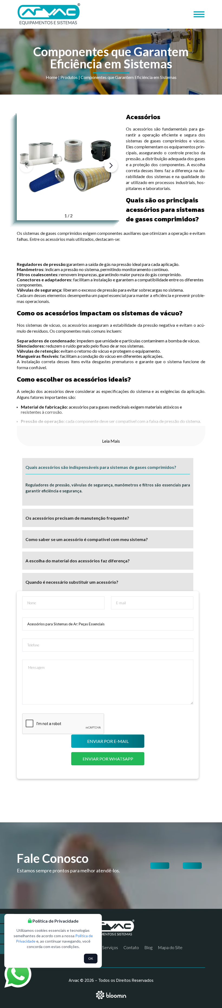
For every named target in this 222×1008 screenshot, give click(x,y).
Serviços (110, 947)
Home (51, 77)
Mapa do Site (170, 947)
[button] (111, 165)
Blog (148, 947)
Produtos (69, 77)
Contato (131, 947)
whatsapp (13, 963)
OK (90, 958)
